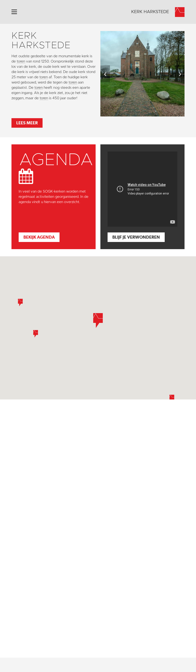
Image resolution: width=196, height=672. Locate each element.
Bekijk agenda (39, 237)
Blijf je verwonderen (136, 237)
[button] (35, 333)
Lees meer (27, 122)
